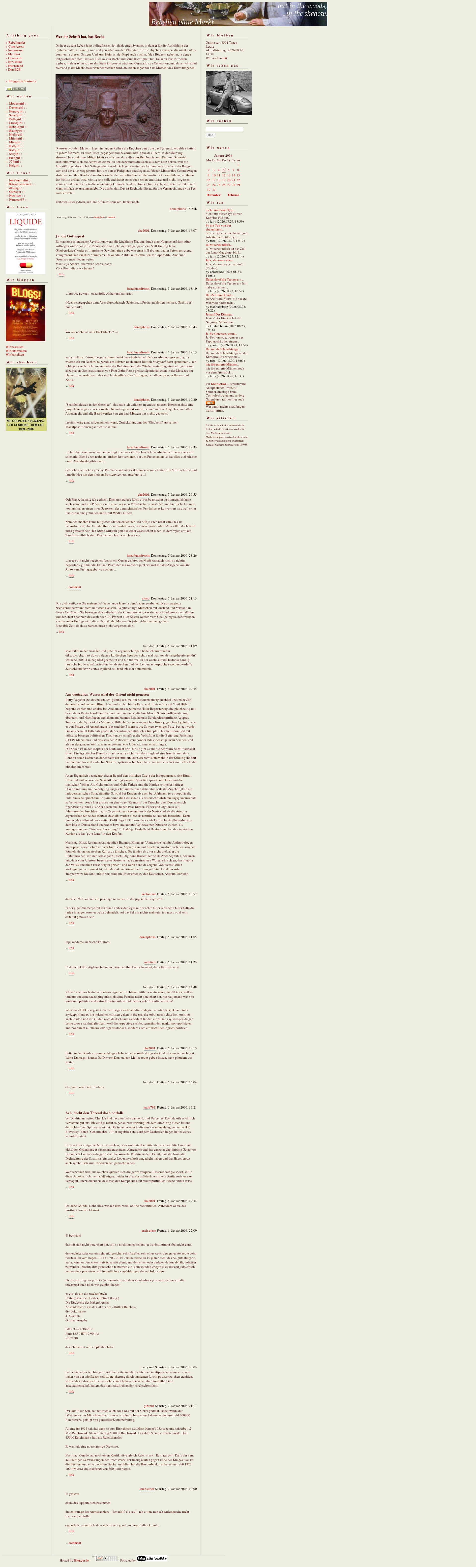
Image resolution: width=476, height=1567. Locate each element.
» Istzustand (14, 61)
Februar (233, 194)
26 (224, 185)
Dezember (214, 194)
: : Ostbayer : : (15, 191)
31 (214, 189)
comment (111, 217)
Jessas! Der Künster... (219, 314)
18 (218, 180)
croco (145, 598)
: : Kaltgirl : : (14, 150)
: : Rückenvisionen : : (20, 184)
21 (233, 180)
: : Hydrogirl (14, 134)
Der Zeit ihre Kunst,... (220, 295)
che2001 (143, 230)
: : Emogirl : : (15, 157)
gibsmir (149, 1405)
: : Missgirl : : (15, 142)
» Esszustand (14, 65)
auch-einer (148, 894)
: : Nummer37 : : (17, 199)
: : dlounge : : (15, 188)
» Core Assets (15, 46)
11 (218, 175)
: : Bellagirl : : (15, 119)
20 (229, 180)
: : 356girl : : (14, 161)
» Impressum (14, 50)
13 (229, 175)
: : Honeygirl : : (16, 111)
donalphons (178, 208)
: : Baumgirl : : (15, 130)
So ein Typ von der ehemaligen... (218, 227)
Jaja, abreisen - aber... (220, 260)
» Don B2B (13, 69)
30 (208, 189)
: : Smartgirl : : (15, 115)
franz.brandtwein (138, 288)
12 (224, 175)
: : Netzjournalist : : (19, 180)
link (61, 274)
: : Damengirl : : (16, 107)
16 (208, 180)
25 (218, 185)
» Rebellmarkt (15, 42)
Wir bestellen (15, 346)
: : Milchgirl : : (16, 138)
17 (214, 180)
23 (208, 185)
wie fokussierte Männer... (222, 364)
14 (233, 175)
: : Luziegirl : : (15, 122)
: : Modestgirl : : (17, 103)
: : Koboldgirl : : (17, 126)
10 (214, 175)
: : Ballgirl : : (14, 146)
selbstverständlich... (219, 244)
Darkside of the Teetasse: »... (225, 279)
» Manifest (13, 54)
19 (224, 180)
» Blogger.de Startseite (21, 81)
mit (225, 58)
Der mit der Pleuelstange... (223, 349)
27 (229, 185)
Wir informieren (16, 350)
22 (238, 180)
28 (233, 185)
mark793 (149, 1107)
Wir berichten (15, 354)
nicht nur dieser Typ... (220, 210)
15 (238, 175)
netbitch (149, 962)
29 (238, 185)
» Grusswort (14, 58)
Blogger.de (81, 1560)
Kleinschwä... (220, 383)
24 (214, 185)
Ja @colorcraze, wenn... (221, 333)
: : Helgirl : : (14, 165)
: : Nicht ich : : (15, 195)
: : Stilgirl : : (14, 153)
